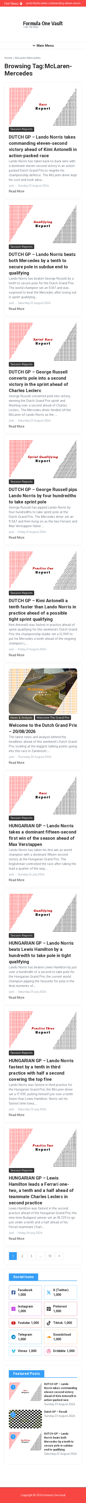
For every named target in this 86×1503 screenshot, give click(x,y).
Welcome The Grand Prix (53, 717)
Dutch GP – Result (55, 1411)
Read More (16, 191)
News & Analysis (21, 717)
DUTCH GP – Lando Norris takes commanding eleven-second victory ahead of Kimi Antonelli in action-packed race (60, 1392)
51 (50, 1256)
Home (8, 58)
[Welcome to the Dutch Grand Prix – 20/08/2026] (43, 691)
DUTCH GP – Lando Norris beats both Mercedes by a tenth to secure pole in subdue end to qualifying (59, 1441)
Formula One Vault (43, 23)
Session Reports (21, 129)
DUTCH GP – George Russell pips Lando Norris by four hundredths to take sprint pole (43, 496)
